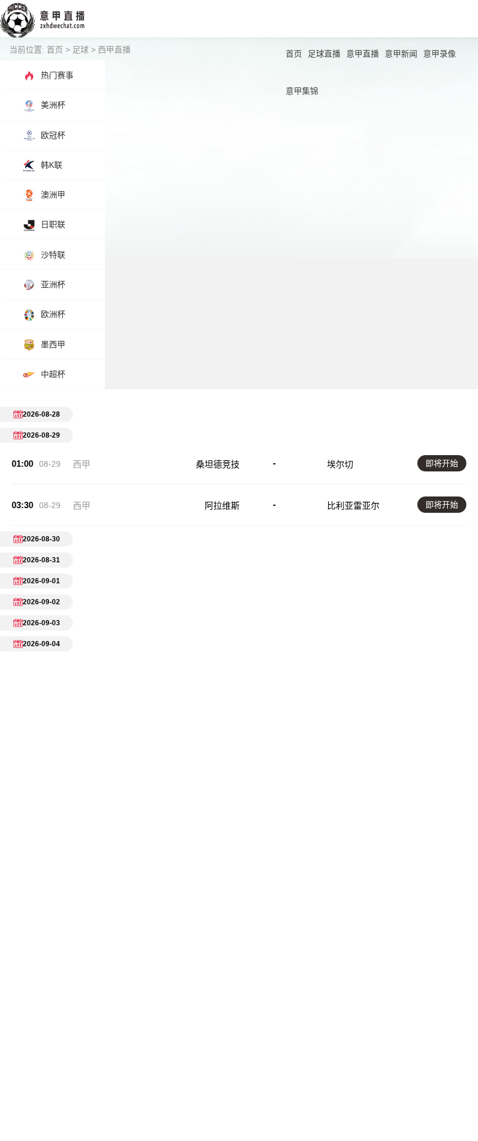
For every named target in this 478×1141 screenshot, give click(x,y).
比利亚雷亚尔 (353, 505)
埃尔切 (340, 464)
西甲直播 (114, 49)
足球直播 (324, 53)
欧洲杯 (53, 314)
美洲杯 (53, 105)
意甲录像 (439, 53)
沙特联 (53, 254)
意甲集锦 (302, 91)
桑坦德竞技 (218, 464)
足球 (80, 49)
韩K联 (51, 165)
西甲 (81, 464)
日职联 (53, 224)
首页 (294, 53)
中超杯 (53, 374)
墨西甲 (53, 344)
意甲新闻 (401, 53)
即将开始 (442, 463)
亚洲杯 (53, 284)
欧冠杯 (53, 135)
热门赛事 (57, 75)
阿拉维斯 (222, 505)
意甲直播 (362, 53)
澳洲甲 (53, 194)
